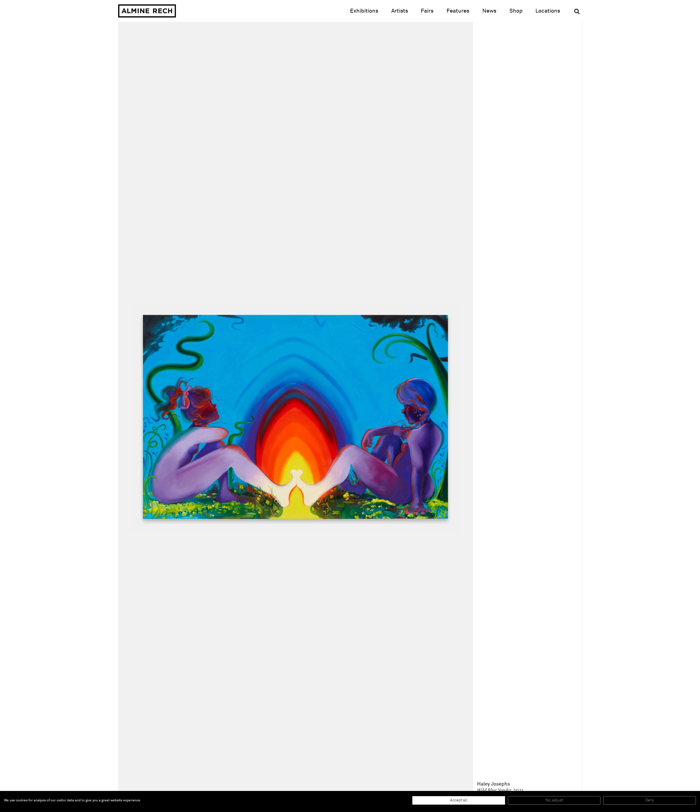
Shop (516, 11)
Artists (399, 11)
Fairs (427, 11)
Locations (547, 11)
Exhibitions (364, 11)
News (489, 11)
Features (458, 11)
